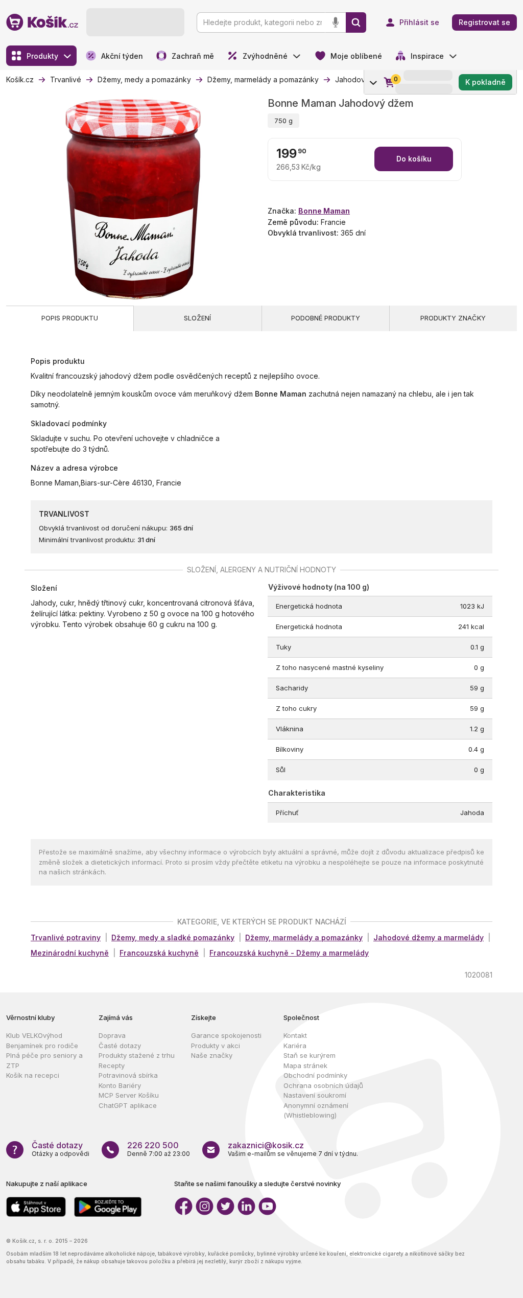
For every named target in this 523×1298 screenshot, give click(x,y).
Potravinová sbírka (128, 1075)
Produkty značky (453, 318)
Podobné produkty (325, 318)
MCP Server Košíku (129, 1095)
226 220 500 (153, 1145)
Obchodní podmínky (315, 1075)
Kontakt (295, 1035)
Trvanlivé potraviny (66, 937)
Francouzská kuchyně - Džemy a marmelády (289, 952)
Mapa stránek (305, 1065)
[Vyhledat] (356, 22)
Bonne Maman (324, 210)
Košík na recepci (32, 1075)
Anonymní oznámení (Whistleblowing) (315, 1110)
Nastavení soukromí (314, 1095)
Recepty (112, 1065)
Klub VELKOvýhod (34, 1035)
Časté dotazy (120, 1045)
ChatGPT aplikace (128, 1105)
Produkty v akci (215, 1045)
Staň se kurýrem (309, 1055)
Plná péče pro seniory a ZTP (44, 1060)
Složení (197, 318)
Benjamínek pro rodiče (42, 1045)
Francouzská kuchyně (159, 952)
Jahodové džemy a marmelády (428, 937)
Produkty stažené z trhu (137, 1055)
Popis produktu (69, 318)
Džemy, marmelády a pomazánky (304, 937)
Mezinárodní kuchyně (70, 952)
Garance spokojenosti (226, 1035)
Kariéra (294, 1045)
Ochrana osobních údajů (323, 1085)
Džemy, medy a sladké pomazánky (172, 937)
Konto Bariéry (120, 1085)
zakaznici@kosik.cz (266, 1145)
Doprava (112, 1035)
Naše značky (211, 1055)
